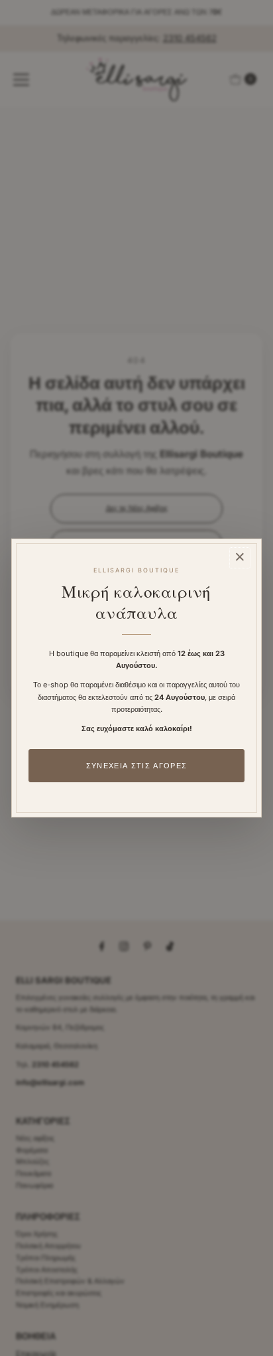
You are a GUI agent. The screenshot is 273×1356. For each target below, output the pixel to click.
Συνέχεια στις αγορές (136, 765)
